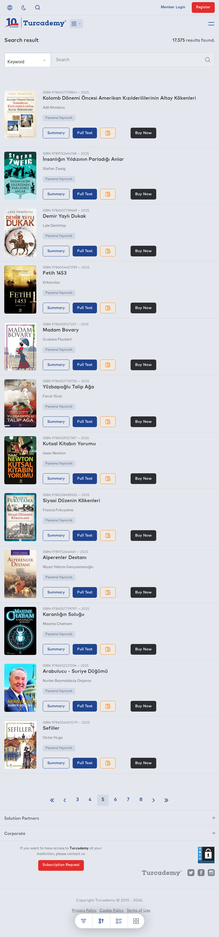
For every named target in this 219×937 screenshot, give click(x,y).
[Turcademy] (159, 874)
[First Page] (52, 800)
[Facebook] (201, 874)
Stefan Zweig (54, 169)
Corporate (14, 833)
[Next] (153, 800)
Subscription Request (61, 865)
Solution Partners (21, 818)
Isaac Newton (54, 453)
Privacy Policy (84, 910)
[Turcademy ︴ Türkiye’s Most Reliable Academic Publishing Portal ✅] (35, 23)
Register (203, 7)
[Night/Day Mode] (23, 7)
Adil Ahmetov (54, 108)
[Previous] (64, 800)
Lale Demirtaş (54, 226)
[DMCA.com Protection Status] (206, 855)
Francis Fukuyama (58, 510)
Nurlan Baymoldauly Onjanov (67, 681)
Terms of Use (138, 910)
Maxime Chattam (57, 624)
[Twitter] (190, 874)
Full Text (84, 133)
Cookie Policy (111, 910)
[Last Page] (166, 800)
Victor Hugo (53, 738)
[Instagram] (211, 874)
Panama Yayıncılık (58, 118)
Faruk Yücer (52, 396)
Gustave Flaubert (57, 339)
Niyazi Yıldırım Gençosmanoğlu (68, 567)
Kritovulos (51, 282)
